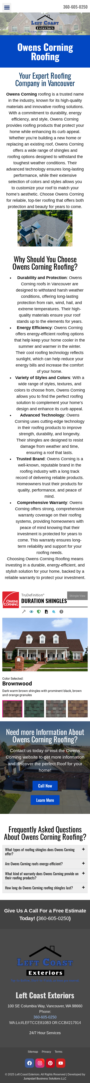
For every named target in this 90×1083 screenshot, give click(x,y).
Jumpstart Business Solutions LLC (45, 1078)
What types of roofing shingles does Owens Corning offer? (40, 851)
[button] (6, 7)
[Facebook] (29, 1063)
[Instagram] (40, 1063)
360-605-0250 (53, 918)
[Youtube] (60, 1063)
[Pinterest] (50, 1063)
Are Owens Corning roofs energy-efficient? (34, 863)
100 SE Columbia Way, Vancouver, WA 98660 (45, 1006)
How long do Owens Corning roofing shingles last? (39, 887)
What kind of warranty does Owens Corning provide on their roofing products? (41, 876)
